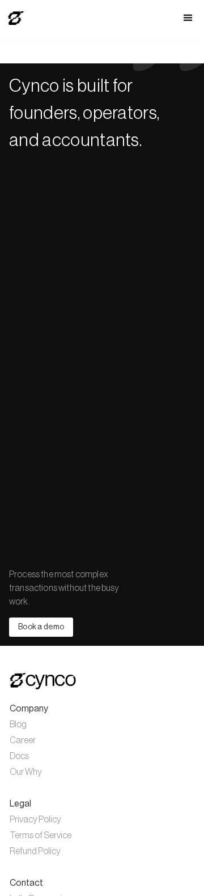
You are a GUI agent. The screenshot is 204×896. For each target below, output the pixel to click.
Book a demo (41, 627)
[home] (13, 18)
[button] (188, 18)
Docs (19, 756)
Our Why (26, 772)
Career (23, 740)
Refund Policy (35, 851)
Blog (18, 724)
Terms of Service (40, 835)
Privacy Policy (35, 819)
